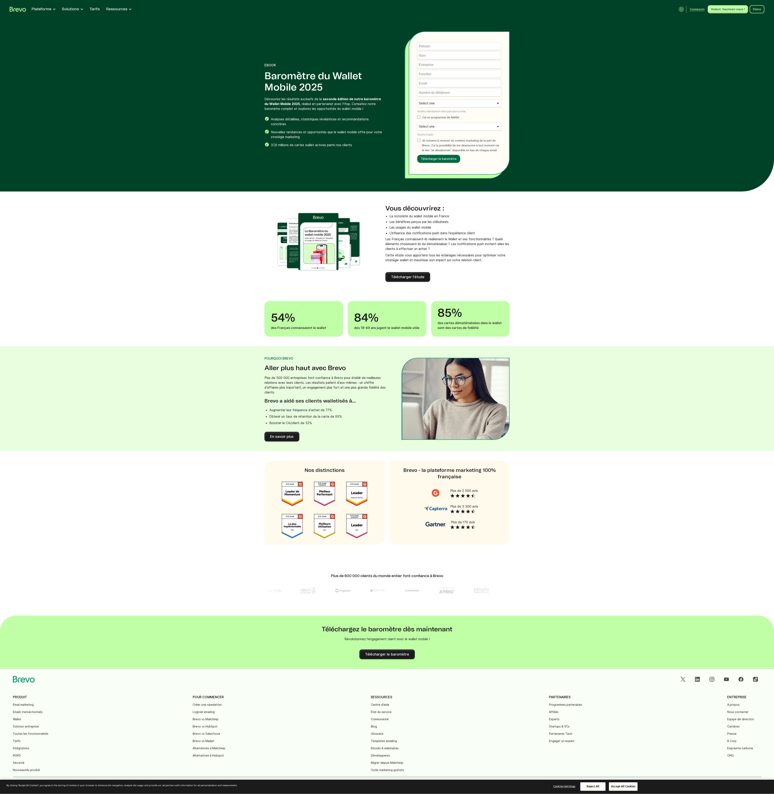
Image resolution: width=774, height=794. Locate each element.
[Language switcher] (681, 9)
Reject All (593, 786)
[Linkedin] (697, 679)
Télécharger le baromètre (439, 158)
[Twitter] (683, 679)
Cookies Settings (564, 786)
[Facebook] (741, 679)
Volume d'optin (425, 134)
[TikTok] (755, 679)
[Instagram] (712, 679)
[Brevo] (18, 9)
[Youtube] (726, 679)
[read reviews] (435, 493)
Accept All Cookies (623, 786)
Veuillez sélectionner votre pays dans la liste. (441, 111)
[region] (387, 787)
